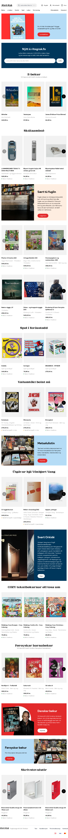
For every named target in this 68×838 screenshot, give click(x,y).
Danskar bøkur (47, 711)
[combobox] (26, 5)
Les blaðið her (44, 34)
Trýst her (42, 460)
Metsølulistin (54, 10)
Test (36, 828)
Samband (65, 828)
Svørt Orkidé (46, 537)
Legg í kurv (43, 215)
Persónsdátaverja (55, 828)
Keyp (41, 576)
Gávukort (64, 10)
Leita (60, 61)
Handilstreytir (43, 828)
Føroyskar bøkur (16, 747)
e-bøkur (10, 10)
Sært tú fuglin (47, 192)
